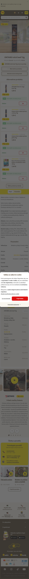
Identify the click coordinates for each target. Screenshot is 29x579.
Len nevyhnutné (6, 298)
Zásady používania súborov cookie (10, 294)
